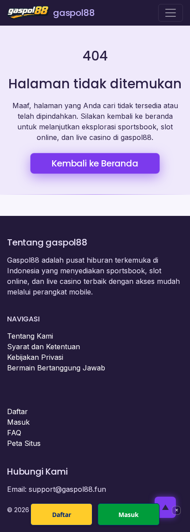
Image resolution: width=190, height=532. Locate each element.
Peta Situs (24, 443)
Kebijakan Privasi (35, 357)
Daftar (17, 411)
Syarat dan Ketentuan (43, 346)
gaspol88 (74, 13)
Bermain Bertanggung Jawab (56, 367)
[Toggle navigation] (170, 13)
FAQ (14, 432)
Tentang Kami (30, 336)
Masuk (18, 422)
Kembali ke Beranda (95, 163)
